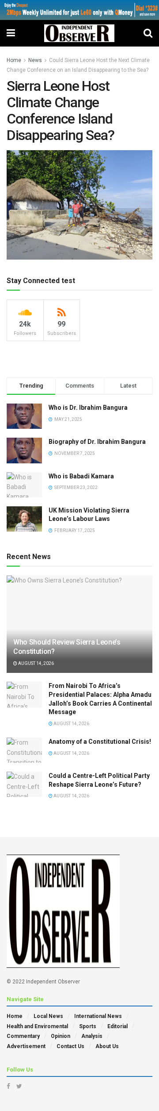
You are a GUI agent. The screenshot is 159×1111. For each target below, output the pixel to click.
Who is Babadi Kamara (81, 476)
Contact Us (70, 1046)
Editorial (117, 1026)
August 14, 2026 (35, 663)
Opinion (60, 1036)
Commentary (23, 1036)
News (35, 60)
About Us (107, 1046)
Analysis (91, 1036)
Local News (48, 1016)
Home (14, 60)
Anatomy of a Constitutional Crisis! (100, 741)
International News (98, 1016)
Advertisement (26, 1046)
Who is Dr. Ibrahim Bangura (88, 407)
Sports (87, 1026)
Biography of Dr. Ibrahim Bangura (97, 441)
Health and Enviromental (37, 1026)
